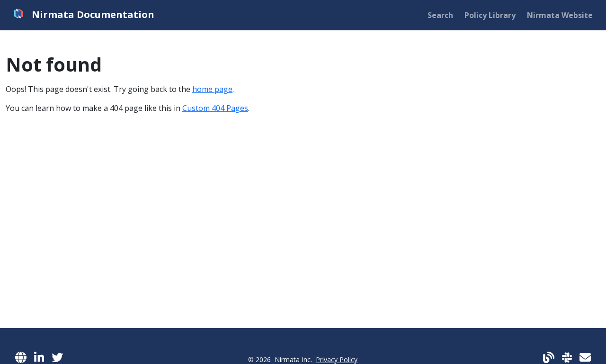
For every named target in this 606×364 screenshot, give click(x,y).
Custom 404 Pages (215, 108)
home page (212, 89)
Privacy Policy (336, 359)
